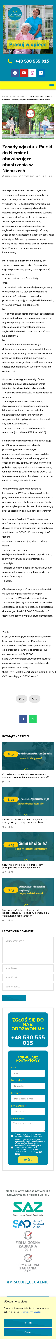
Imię (13, 1067)
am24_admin (11, 176)
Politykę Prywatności (33, 1136)
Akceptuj (28, 1322)
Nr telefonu (17, 1106)
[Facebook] (15, 73)
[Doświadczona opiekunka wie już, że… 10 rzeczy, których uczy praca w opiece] (28, 801)
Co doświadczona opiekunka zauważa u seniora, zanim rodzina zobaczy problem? (25, 776)
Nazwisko (17, 1080)
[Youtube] (24, 73)
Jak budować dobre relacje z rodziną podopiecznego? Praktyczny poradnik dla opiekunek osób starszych (25, 913)
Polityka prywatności (30, 1311)
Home (5, 96)
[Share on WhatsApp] (33, 719)
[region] (28, 1318)
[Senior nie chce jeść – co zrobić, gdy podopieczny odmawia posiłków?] (28, 846)
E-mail (15, 1093)
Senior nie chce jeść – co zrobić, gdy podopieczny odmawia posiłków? (22, 866)
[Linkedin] (41, 73)
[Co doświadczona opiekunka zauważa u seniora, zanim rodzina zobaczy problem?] (28, 756)
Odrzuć (28, 1332)
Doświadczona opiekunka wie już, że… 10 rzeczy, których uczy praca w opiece (25, 821)
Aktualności (18, 96)
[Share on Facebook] (23, 719)
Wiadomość (17, 1118)
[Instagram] (32, 73)
